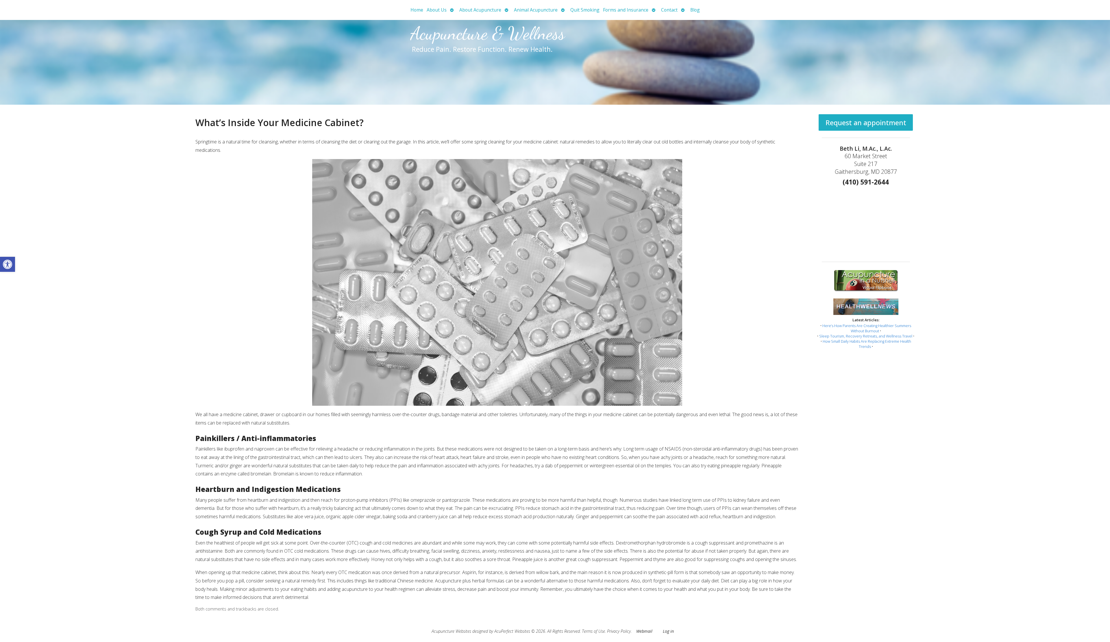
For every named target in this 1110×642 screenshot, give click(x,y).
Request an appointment (866, 122)
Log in (668, 631)
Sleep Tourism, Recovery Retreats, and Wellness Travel (865, 336)
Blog (695, 10)
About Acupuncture (480, 10)
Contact (669, 10)
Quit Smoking (585, 10)
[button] (7, 264)
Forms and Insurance (625, 10)
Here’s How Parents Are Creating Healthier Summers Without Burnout (866, 328)
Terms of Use (593, 631)
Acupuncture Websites (451, 631)
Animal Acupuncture (536, 10)
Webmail (644, 631)
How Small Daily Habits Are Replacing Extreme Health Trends (867, 344)
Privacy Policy (619, 631)
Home (416, 10)
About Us (437, 10)
